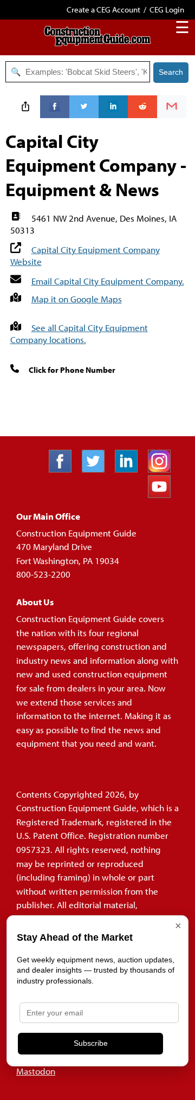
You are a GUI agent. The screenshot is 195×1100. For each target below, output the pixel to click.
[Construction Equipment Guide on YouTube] (163, 494)
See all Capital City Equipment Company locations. (79, 333)
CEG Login (167, 9)
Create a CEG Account (103, 9)
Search (171, 72)
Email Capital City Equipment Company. (107, 281)
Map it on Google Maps (76, 299)
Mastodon (35, 1071)
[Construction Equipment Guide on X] (97, 469)
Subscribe (91, 1043)
